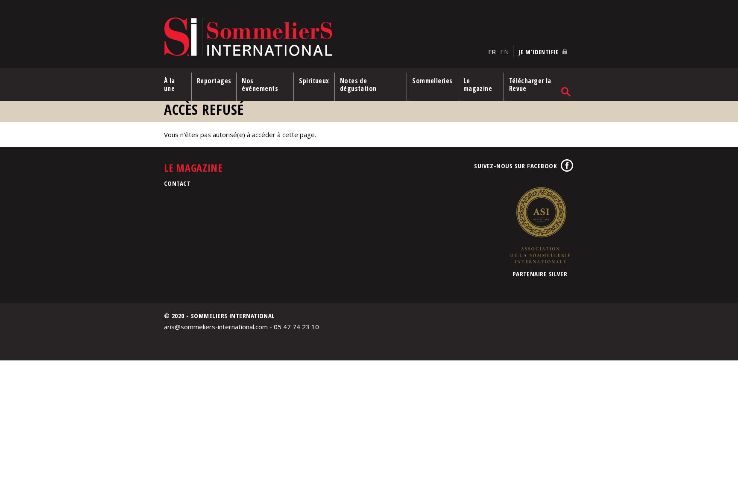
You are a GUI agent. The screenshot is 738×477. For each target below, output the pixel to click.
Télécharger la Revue (530, 84)
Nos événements (260, 84)
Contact (177, 183)
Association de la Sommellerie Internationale (540, 225)
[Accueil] (324, 37)
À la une (169, 84)
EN (504, 51)
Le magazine (477, 84)
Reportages (214, 80)
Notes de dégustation (358, 84)
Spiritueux (314, 80)
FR (492, 51)
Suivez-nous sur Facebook (515, 165)
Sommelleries (432, 80)
